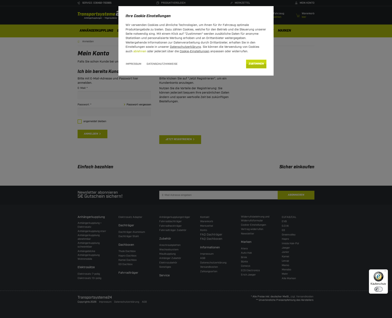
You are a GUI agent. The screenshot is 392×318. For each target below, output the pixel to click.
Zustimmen (256, 64)
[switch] (378, 289)
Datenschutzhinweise (162, 64)
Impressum (133, 64)
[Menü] (385, 271)
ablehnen (139, 51)
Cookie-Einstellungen (194, 51)
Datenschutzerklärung (185, 47)
